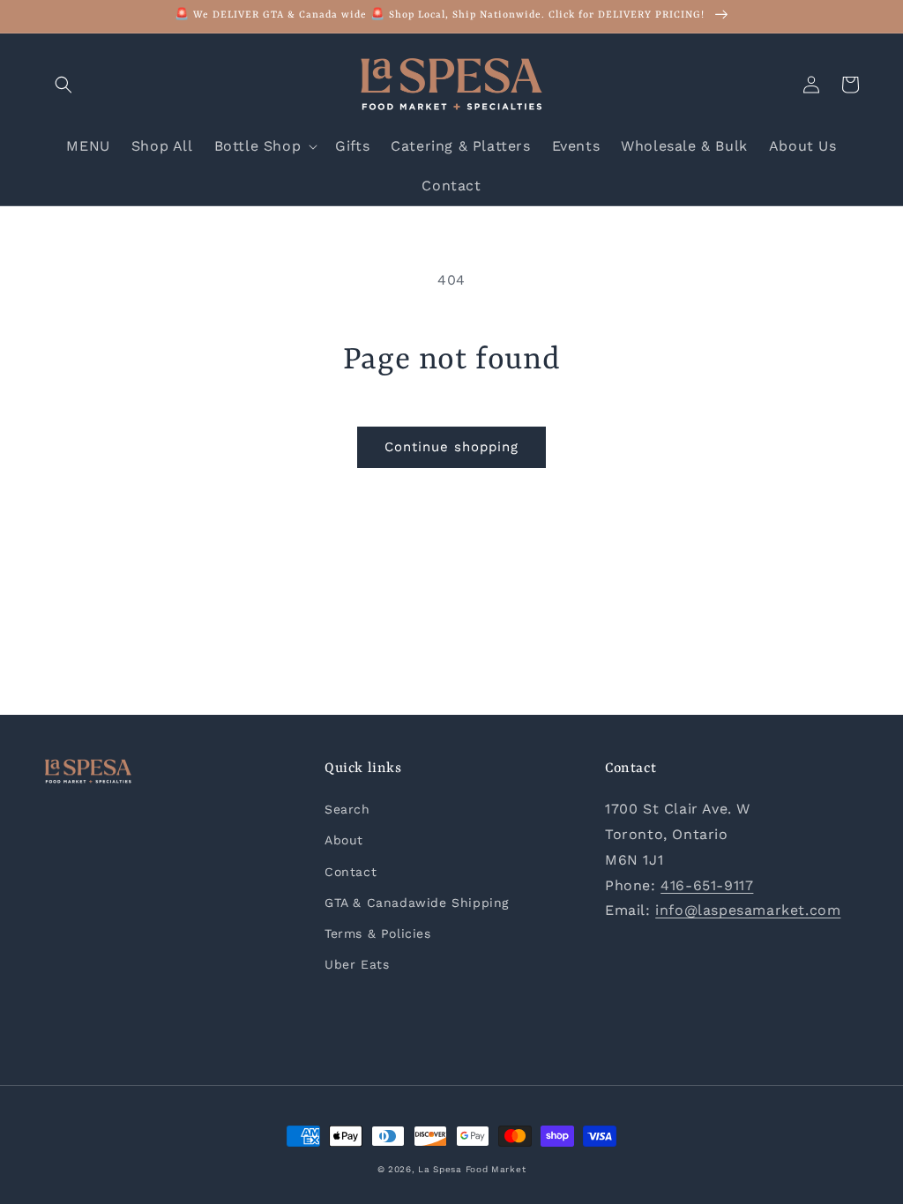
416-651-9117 (706, 885)
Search (347, 809)
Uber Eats (357, 964)
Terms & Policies (378, 933)
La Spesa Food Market (472, 1169)
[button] (63, 84)
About (344, 840)
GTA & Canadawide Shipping (417, 903)
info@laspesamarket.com (747, 910)
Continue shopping (451, 447)
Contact (351, 872)
